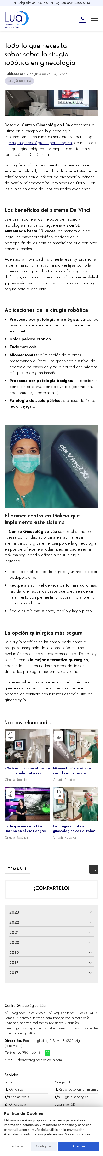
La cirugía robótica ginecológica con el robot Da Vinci (74, 828)
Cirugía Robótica (19, 80)
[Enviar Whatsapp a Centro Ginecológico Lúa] (47, 1053)
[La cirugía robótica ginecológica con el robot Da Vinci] (75, 804)
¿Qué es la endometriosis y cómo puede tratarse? (27, 770)
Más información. (78, 1134)
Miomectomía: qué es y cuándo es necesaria (72, 770)
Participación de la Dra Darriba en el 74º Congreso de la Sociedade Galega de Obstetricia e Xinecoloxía (27, 828)
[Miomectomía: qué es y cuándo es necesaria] (75, 746)
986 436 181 (32, 1052)
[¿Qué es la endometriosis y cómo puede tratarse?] (27, 746)
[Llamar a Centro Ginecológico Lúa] (82, 19)
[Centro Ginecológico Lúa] (17, 18)
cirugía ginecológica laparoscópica (40, 143)
